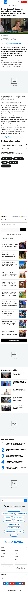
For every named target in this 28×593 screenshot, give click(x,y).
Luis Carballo (5, 38)
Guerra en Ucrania (8, 513)
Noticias (5, 5)
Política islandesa (10, 531)
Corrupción (13, 162)
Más (2, 578)
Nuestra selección (9, 370)
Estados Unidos (18, 517)
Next (2, 556)
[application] (14, 26)
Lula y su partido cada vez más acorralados (11, 148)
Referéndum (8, 520)
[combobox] (14, 500)
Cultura (16, 559)
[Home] (1, 5)
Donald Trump (19, 520)
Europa (3, 550)
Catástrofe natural (14, 527)
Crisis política (18, 158)
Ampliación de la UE (14, 524)
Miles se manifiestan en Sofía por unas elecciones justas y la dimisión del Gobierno (12, 153)
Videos (2, 563)
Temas (2, 547)
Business (3, 553)
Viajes (2, 559)
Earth (16, 553)
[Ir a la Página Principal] (5, 2)
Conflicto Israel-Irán (14, 510)
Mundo (10, 5)
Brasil (14, 5)
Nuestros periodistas (6, 566)
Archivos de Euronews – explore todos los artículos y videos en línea (21, 567)
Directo (24, 1)
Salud (16, 556)
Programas (17, 563)
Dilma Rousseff (7, 158)
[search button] (25, 500)
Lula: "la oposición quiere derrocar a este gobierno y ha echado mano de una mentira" (12, 144)
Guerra (14, 535)
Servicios (3, 574)
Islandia (8, 517)
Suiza (20, 531)
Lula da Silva (6, 166)
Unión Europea (21, 513)
